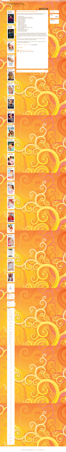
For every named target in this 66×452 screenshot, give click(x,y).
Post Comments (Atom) (34, 74)
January (10, 440)
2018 (10, 312)
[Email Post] (31, 44)
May (10, 340)
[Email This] (32, 44)
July (10, 336)
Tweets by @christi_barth (53, 11)
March (11, 434)
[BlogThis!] (33, 44)
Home (32, 71)
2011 (10, 443)
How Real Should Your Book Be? (10, 349)
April (10, 342)
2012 (10, 320)
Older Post (45, 71)
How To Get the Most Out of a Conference (10, 413)
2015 (10, 316)
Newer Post (19, 71)
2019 (10, 310)
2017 (10, 313)
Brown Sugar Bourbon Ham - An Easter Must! (10, 426)
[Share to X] (34, 44)
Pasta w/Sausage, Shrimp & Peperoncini (10, 376)
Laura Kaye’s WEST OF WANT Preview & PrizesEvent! (10, 398)
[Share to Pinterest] (36, 44)
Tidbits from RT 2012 (10, 386)
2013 (10, 319)
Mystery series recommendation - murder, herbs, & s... (10, 363)
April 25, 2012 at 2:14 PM (28, 50)
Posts (10, 303)
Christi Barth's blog (15, 4)
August (11, 334)
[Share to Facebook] (35, 44)
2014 (10, 317)
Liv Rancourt (22, 50)
